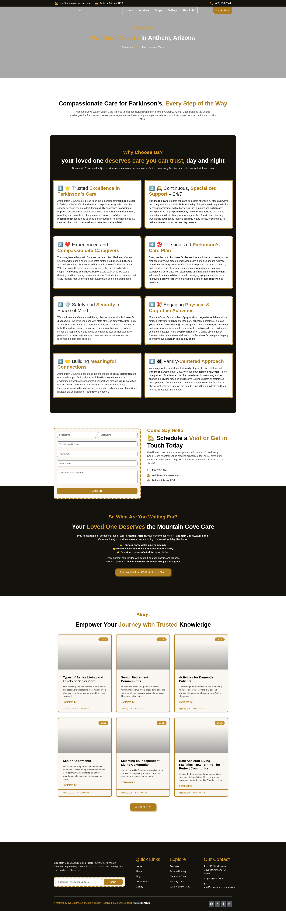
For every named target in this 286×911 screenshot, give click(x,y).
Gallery (172, 10)
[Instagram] (229, 904)
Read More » (70, 702)
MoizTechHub (142, 903)
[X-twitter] (217, 904)
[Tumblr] (223, 904)
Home (129, 10)
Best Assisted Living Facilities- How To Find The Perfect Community (199, 764)
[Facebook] (211, 904)
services (144, 10)
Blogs (158, 10)
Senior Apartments (77, 760)
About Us (188, 10)
